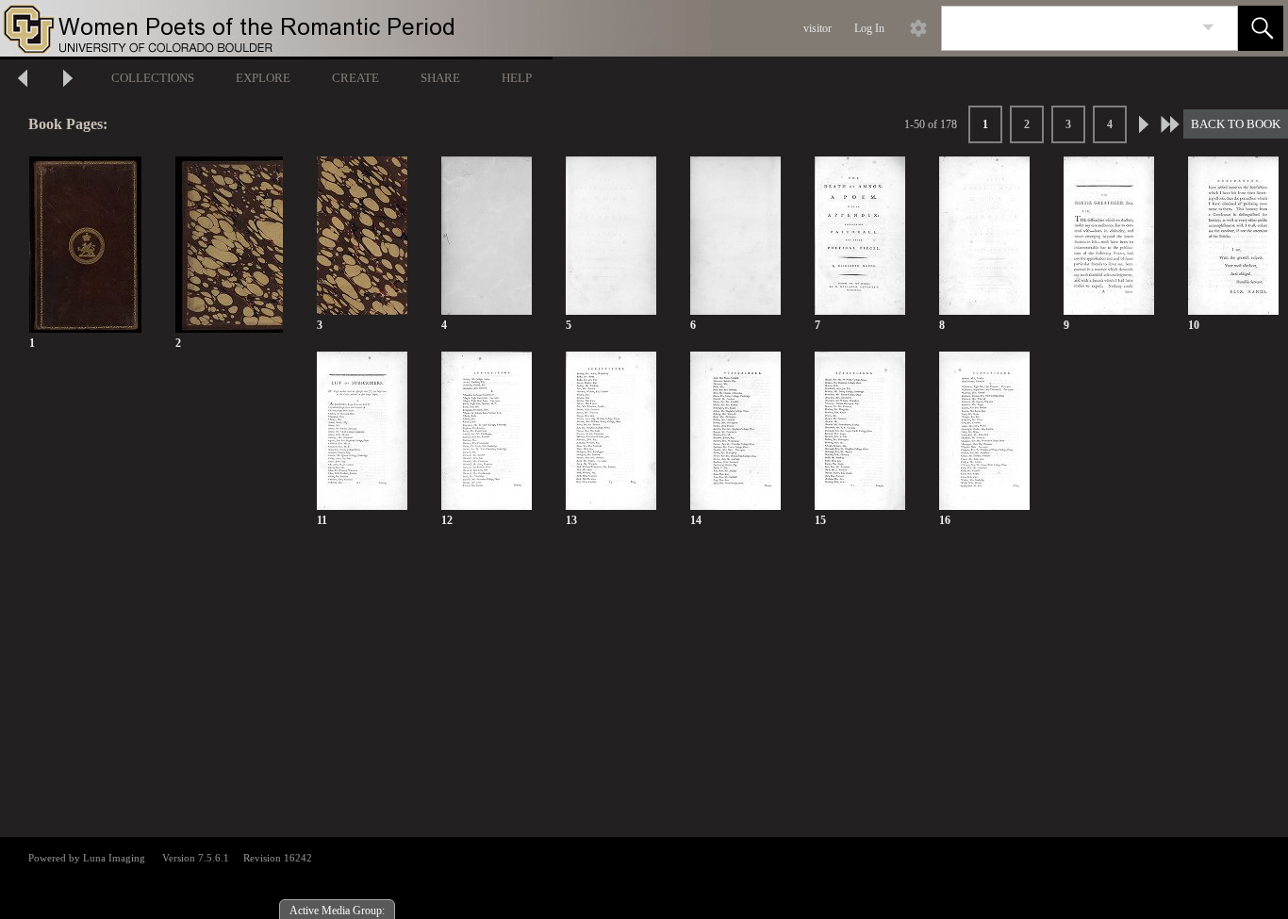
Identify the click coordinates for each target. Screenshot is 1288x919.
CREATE (355, 78)
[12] (486, 431)
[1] (85, 246)
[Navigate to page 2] (1143, 124)
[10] (1233, 236)
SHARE (440, 78)
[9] (1109, 236)
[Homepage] (355, 28)
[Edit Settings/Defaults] (918, 28)
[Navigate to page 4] (1170, 124)
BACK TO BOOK (1235, 124)
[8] (984, 236)
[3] (362, 236)
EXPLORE (263, 78)
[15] (860, 431)
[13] (611, 431)
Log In (869, 28)
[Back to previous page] (22, 81)
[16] (984, 431)
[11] (362, 431)
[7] (860, 236)
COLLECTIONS (152, 78)
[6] (735, 236)
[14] (735, 431)
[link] (1208, 28)
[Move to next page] (68, 81)
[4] (486, 236)
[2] (229, 246)
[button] (1260, 28)
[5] (611, 236)
